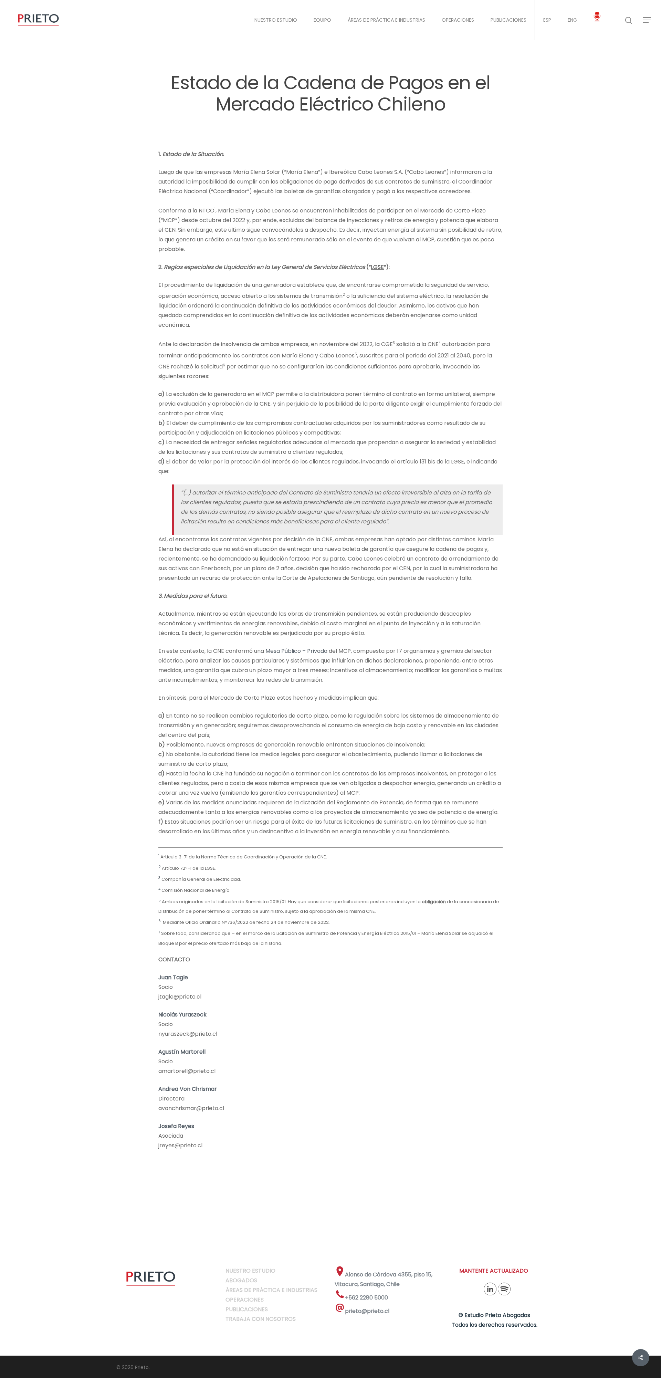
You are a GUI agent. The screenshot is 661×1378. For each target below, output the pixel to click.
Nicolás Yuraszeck (182, 1015)
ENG (572, 20)
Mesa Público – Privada (296, 651)
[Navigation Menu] (647, 20)
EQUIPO (322, 20)
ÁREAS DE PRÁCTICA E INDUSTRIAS (386, 20)
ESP (547, 20)
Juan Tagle (173, 977)
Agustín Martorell (182, 1052)
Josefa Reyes (176, 1126)
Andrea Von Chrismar (187, 1089)
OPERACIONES (458, 20)
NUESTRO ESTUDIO (275, 20)
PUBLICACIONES (508, 20)
